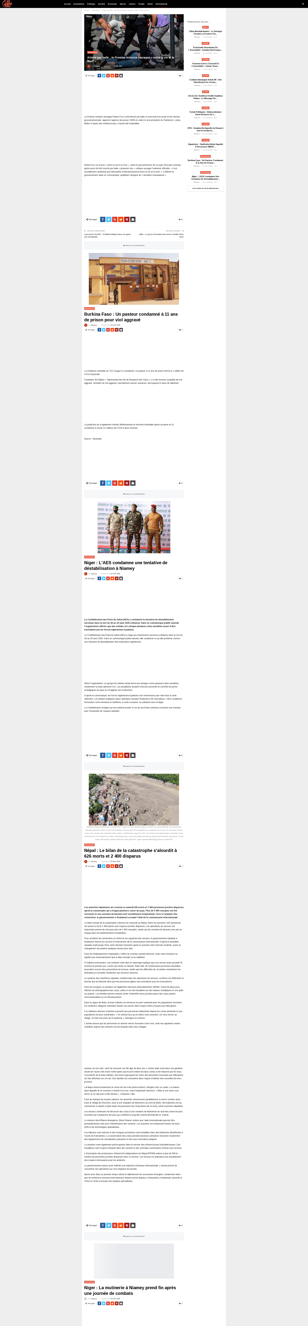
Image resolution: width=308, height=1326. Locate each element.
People (141, 4)
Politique (91, 4)
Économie (112, 4)
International (161, 4)
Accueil (67, 4)
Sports (123, 4)
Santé (150, 4)
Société (101, 4)
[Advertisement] (72, 44)
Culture (132, 4)
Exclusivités (78, 4)
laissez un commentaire (135, 245)
